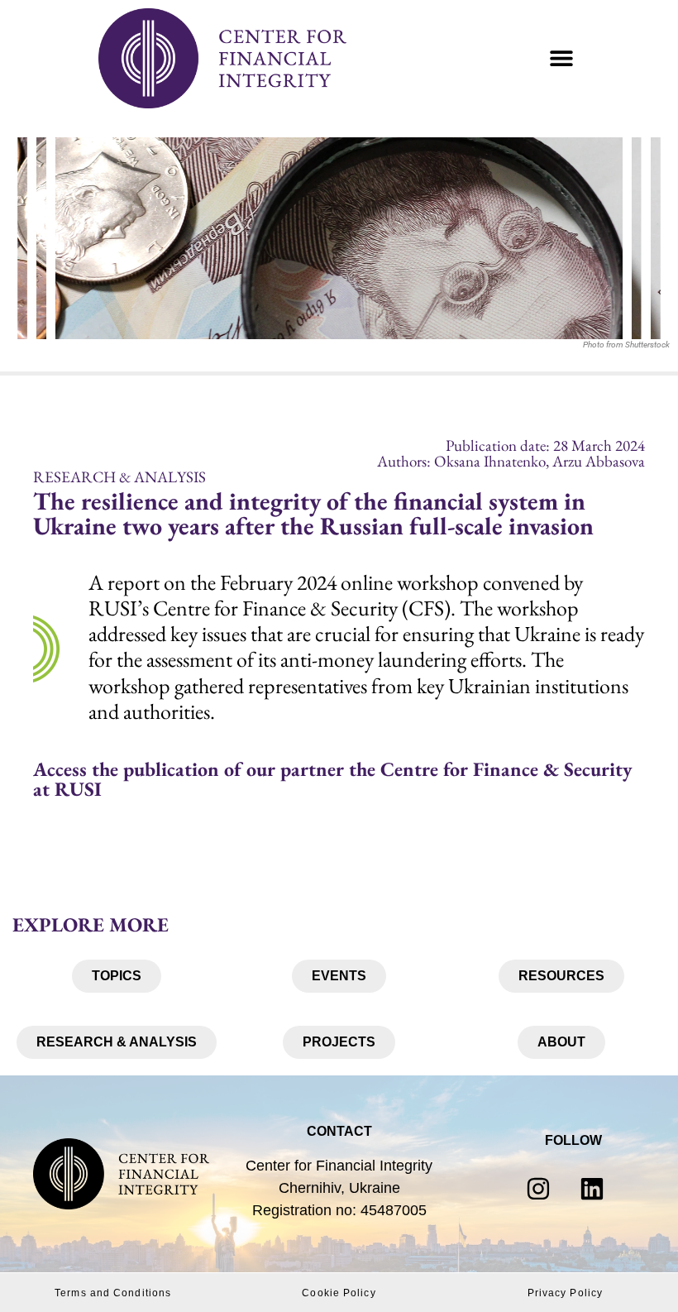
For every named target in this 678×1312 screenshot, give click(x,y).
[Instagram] (538, 1189)
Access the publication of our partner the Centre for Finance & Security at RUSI (333, 779)
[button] (561, 58)
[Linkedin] (592, 1189)
